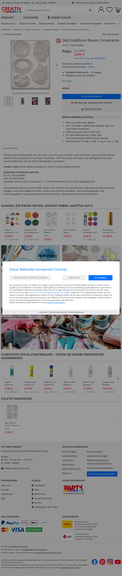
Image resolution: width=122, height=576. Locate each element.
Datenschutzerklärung (57, 312)
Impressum (43, 312)
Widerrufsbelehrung (75, 312)
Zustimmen (100, 277)
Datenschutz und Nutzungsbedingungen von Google (49, 292)
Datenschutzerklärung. (56, 302)
